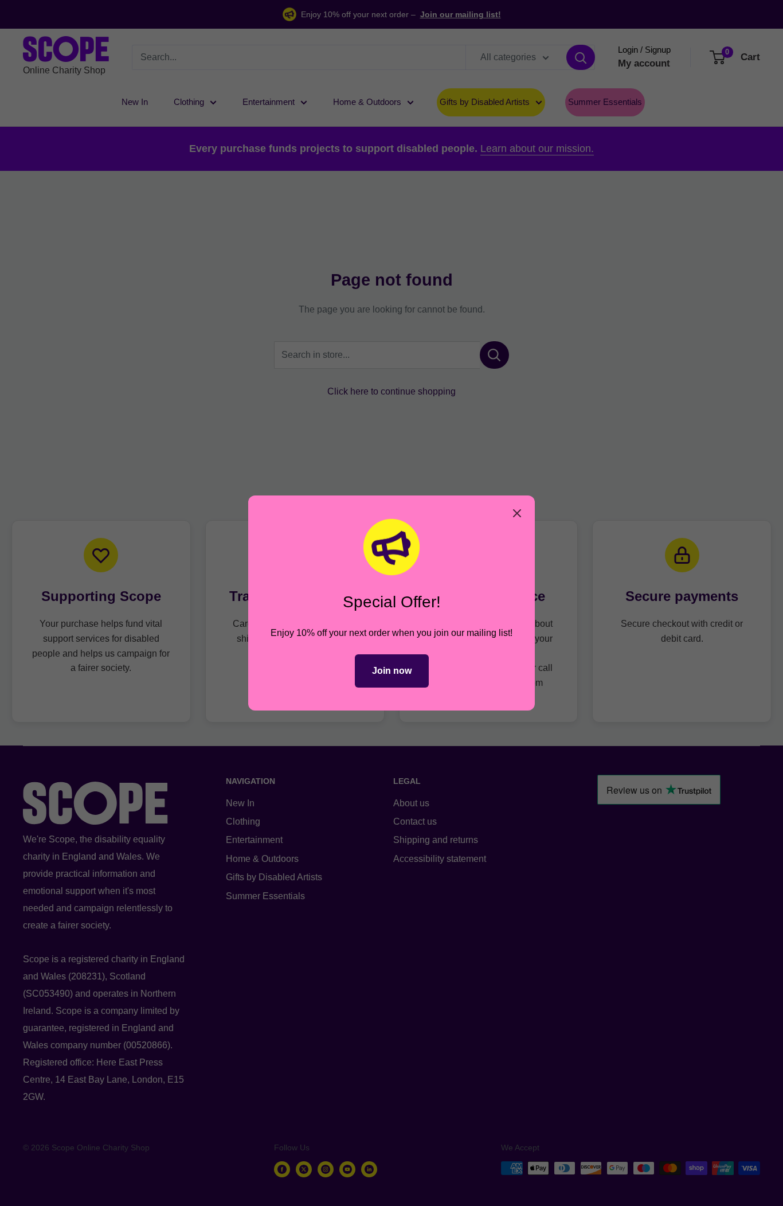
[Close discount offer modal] (517, 513)
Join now (392, 671)
